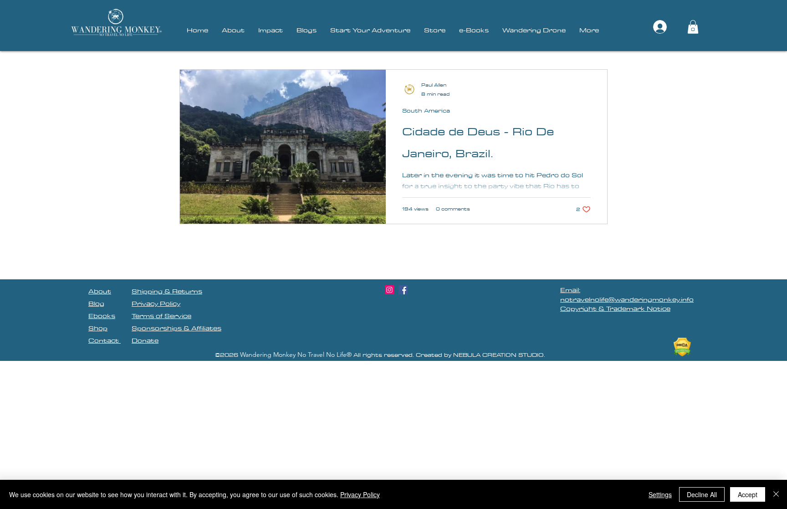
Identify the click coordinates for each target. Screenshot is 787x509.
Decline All (702, 494)
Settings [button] (660, 494)
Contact (104, 340)
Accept (747, 494)
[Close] (776, 494)
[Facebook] (403, 289)
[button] (693, 27)
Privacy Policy (360, 494)
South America (426, 110)
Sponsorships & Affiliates (176, 328)
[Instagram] (389, 289)
